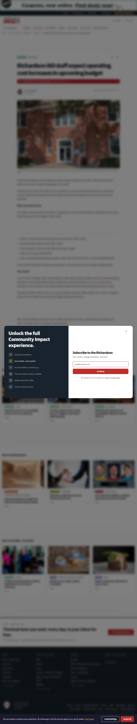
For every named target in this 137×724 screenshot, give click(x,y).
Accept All (127, 719)
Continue (100, 371)
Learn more (89, 719)
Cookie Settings (110, 719)
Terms (107, 378)
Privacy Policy (116, 378)
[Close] (126, 331)
